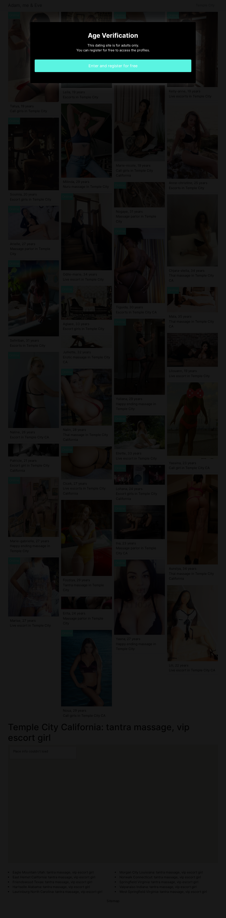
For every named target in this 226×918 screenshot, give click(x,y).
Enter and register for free (113, 65)
